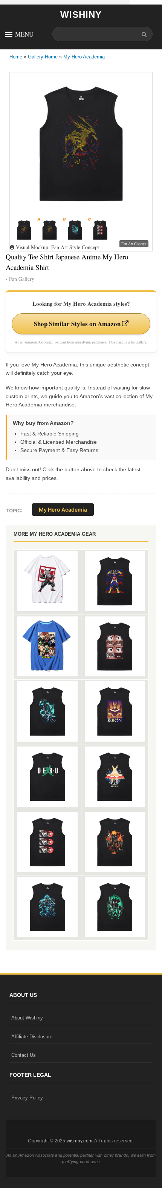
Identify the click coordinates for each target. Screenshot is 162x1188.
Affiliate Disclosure (31, 1036)
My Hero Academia (84, 57)
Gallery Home (43, 57)
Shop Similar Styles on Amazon (78, 323)
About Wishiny (27, 1018)
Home (15, 57)
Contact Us (23, 1055)
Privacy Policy (27, 1098)
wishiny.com (79, 1141)
